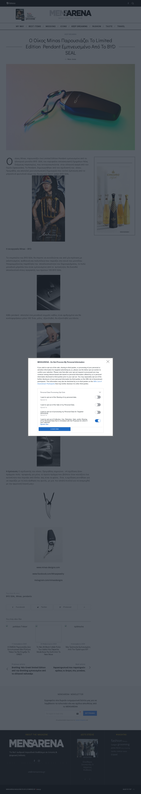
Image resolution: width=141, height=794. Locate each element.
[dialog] (70, 397)
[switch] (98, 397)
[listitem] (70, 392)
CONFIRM (55, 429)
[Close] (109, 362)
